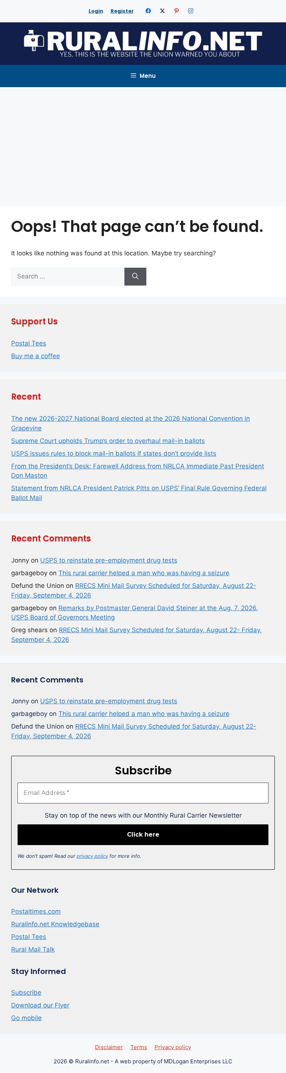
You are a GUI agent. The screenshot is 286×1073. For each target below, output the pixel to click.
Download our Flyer (40, 1005)
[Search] (135, 277)
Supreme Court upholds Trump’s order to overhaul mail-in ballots (108, 441)
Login (96, 11)
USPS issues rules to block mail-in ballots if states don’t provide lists (113, 453)
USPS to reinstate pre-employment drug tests (108, 560)
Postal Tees (28, 343)
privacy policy (92, 856)
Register (122, 11)
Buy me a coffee (35, 356)
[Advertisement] (143, 143)
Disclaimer (109, 1047)
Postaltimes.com (36, 911)
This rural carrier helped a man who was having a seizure (143, 573)
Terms (138, 1047)
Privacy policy (173, 1047)
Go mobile (26, 1018)
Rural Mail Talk (33, 949)
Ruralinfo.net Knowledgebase (55, 924)
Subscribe (26, 992)
